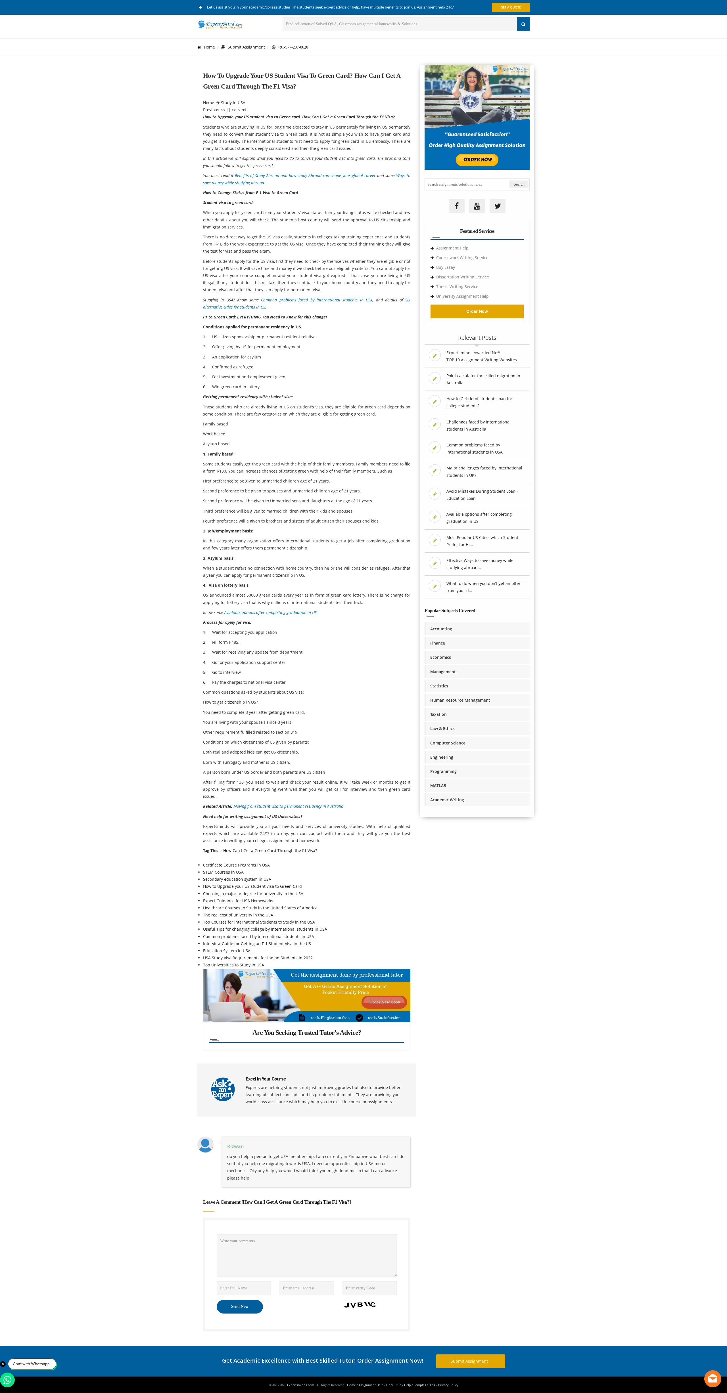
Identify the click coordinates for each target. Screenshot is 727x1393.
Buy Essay (445, 267)
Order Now (477, 311)
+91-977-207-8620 (291, 47)
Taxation (438, 714)
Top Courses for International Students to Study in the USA (259, 922)
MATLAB (438, 785)
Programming (443, 771)
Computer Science (447, 743)
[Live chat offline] (712, 1378)
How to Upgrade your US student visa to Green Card (252, 886)
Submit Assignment (246, 47)
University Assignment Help (462, 296)
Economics (440, 657)
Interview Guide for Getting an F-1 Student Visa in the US (257, 943)
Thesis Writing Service (457, 286)
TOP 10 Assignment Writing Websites (481, 359)
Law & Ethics (442, 728)
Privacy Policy (448, 1385)
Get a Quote (511, 7)
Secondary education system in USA (237, 879)
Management (443, 671)
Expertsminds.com (301, 1385)
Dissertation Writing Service (462, 277)
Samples (420, 1385)
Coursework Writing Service (462, 257)
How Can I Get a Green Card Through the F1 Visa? (270, 850)
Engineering (441, 757)
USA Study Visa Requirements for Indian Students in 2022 (258, 957)
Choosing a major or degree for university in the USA (253, 893)
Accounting (441, 629)
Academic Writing (447, 799)
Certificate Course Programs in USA (236, 865)
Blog (432, 1385)
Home (209, 47)
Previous (211, 109)
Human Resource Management (460, 700)
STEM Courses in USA (223, 872)
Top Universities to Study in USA (233, 965)
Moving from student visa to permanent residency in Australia (288, 806)
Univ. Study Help (398, 1385)
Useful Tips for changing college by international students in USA (265, 929)
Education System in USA (226, 950)
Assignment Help (452, 248)
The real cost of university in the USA (238, 915)
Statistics (439, 686)
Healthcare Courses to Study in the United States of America (260, 908)
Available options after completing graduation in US (270, 612)
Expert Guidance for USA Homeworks (238, 900)
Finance (437, 643)
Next (241, 109)
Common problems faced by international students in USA (317, 300)
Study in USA (233, 102)
